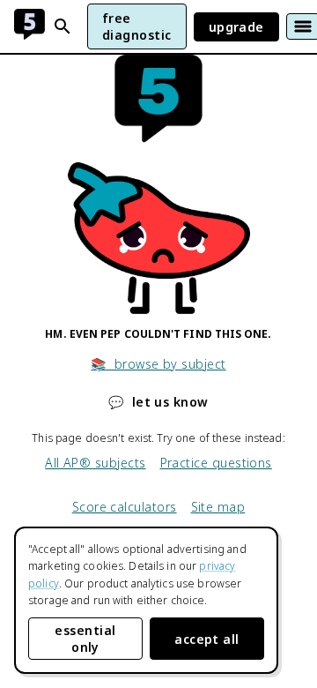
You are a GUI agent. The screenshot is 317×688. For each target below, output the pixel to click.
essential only (85, 638)
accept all (207, 639)
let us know (158, 401)
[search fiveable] (62, 26)
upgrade (236, 27)
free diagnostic (137, 26)
